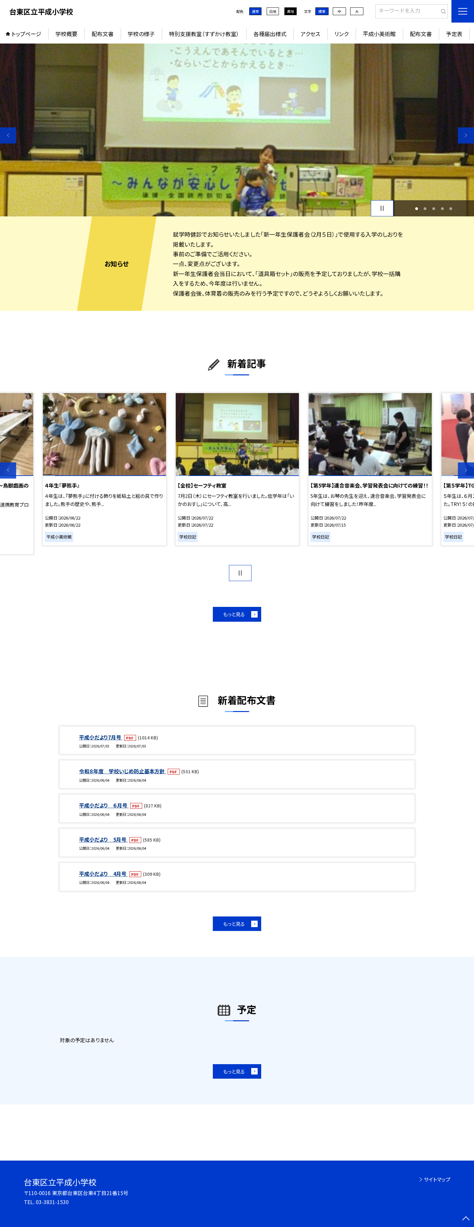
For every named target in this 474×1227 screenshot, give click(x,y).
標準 (321, 11)
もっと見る (234, 614)
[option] (237, 130)
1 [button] (416, 208)
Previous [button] (8, 135)
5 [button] (450, 208)
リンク (341, 34)
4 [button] (442, 208)
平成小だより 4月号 (103, 873)
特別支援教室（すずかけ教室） (204, 34)
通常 (255, 11)
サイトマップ (437, 1179)
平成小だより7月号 (101, 737)
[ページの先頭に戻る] (466, 1219)
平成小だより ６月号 (104, 805)
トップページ (26, 34)
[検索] (442, 10)
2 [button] (425, 208)
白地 (272, 11)
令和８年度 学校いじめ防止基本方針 (122, 771)
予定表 (454, 34)
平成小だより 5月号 (103, 839)
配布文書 (103, 34)
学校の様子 (141, 34)
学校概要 (66, 34)
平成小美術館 (379, 34)
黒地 (290, 11)
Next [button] (466, 135)
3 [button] (433, 208)
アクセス (310, 34)
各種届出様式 (269, 34)
